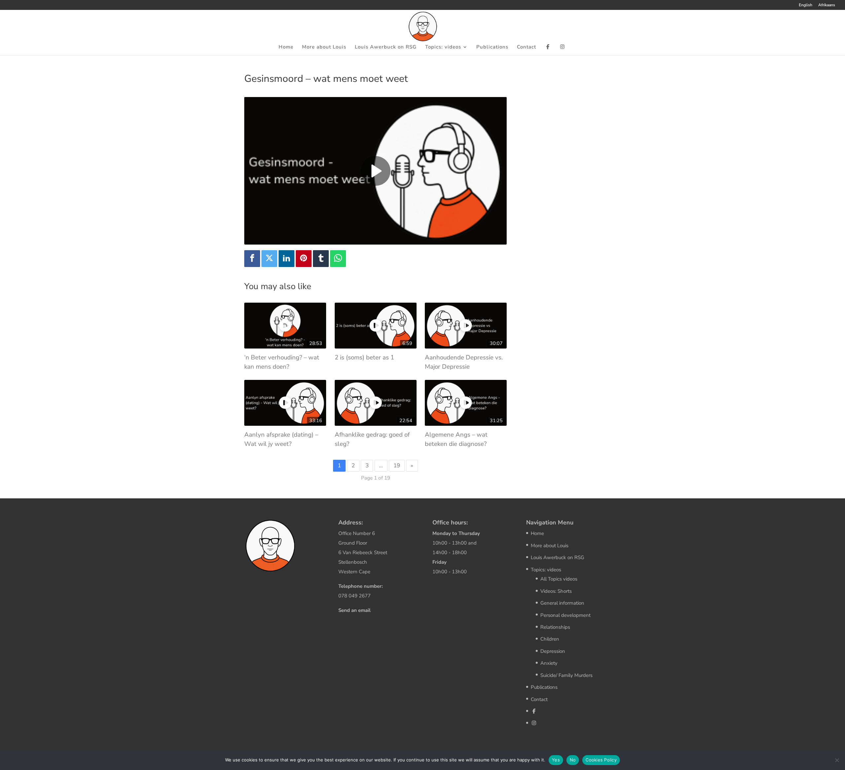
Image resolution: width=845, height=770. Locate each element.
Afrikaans (826, 5)
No (573, 759)
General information (562, 603)
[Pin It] (304, 258)
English (805, 5)
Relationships (555, 627)
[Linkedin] (286, 258)
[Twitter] (269, 258)
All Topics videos (558, 579)
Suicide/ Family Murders (566, 675)
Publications (492, 47)
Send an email (354, 610)
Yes (556, 759)
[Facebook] (252, 258)
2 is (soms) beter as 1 (364, 357)
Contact (526, 47)
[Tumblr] (321, 258)
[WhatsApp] (338, 258)
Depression (552, 651)
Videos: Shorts (556, 591)
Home (286, 47)
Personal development (565, 615)
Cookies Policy (601, 759)
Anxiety (549, 663)
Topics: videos (443, 47)
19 (396, 465)
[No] (836, 760)
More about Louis (324, 47)
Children (549, 639)
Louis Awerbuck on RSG (386, 47)
